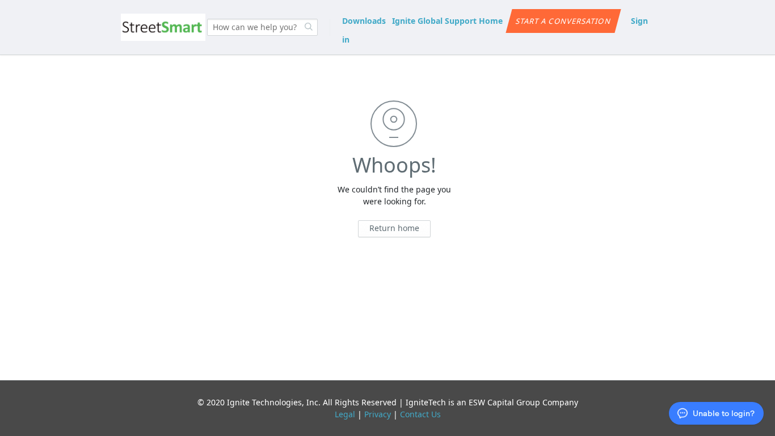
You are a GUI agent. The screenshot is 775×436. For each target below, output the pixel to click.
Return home (394, 228)
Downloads (364, 20)
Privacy (377, 414)
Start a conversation (564, 21)
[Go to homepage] (163, 27)
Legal (345, 414)
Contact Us (420, 414)
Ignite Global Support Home (447, 20)
